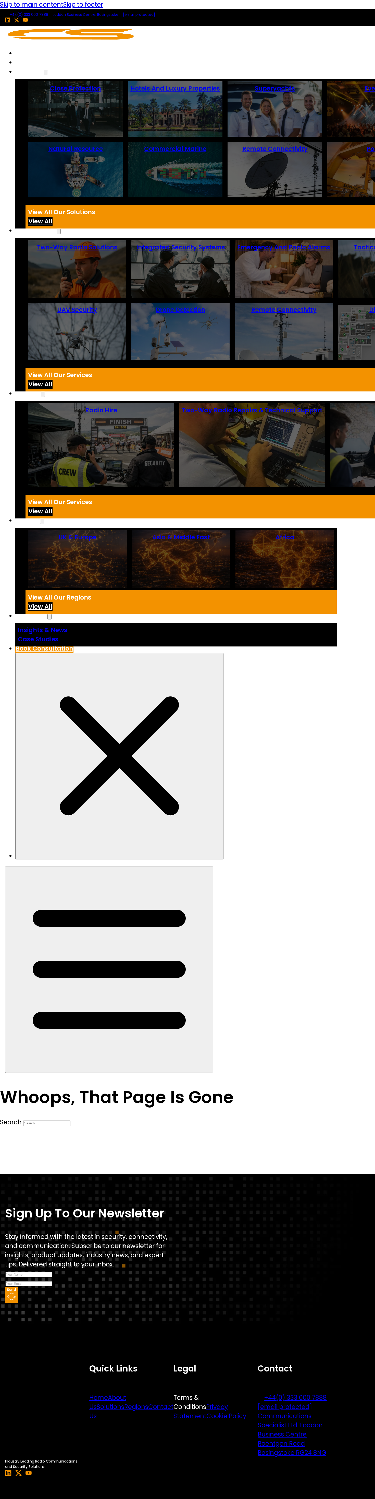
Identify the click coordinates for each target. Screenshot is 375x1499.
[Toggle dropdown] (46, 72)
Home (24, 53)
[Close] (119, 756)
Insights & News (42, 630)
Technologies (36, 230)
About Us (29, 62)
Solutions (29, 71)
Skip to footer (83, 4)
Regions (136, 1407)
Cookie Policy (226, 1416)
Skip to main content (31, 4)
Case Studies (38, 639)
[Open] (109, 970)
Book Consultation (44, 648)
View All (40, 221)
